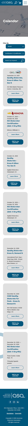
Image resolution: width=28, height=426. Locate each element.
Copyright (18, 413)
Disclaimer (10, 413)
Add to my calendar (15, 100)
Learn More (15, 93)
